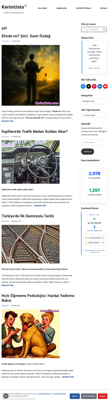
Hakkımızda (61, 8)
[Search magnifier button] (104, 29)
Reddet (102, 396)
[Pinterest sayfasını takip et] (94, 86)
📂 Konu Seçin (89, 115)
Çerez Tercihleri (89, 396)
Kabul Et (75, 396)
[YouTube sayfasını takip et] (105, 86)
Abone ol (87, 151)
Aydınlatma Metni (60, 394)
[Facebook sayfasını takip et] (83, 86)
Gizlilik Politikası (83, 8)
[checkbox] (6, 396)
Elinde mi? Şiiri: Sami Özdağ (26, 36)
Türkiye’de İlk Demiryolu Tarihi (28, 216)
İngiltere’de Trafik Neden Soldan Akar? (35, 131)
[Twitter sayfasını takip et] (88, 86)
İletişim (103, 8)
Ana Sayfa (42, 8)
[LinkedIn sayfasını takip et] (99, 86)
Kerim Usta (5, 41)
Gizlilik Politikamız (44, 394)
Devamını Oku (7, 121)
